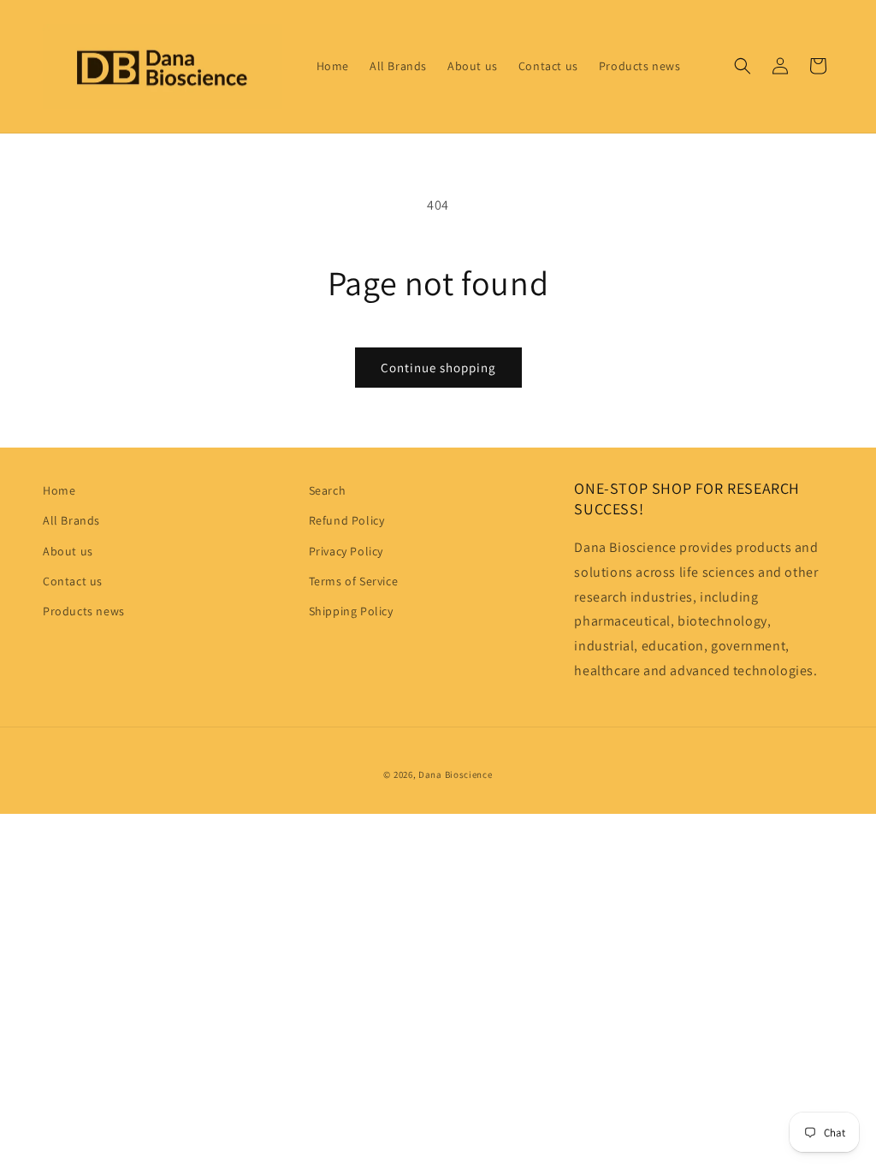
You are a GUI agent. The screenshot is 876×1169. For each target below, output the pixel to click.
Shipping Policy (351, 611)
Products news (84, 611)
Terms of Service (354, 581)
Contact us (73, 581)
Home (59, 490)
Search (327, 490)
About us (68, 551)
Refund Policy (347, 520)
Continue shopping (438, 367)
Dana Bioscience (455, 774)
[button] (742, 66)
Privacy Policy (346, 551)
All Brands (71, 520)
